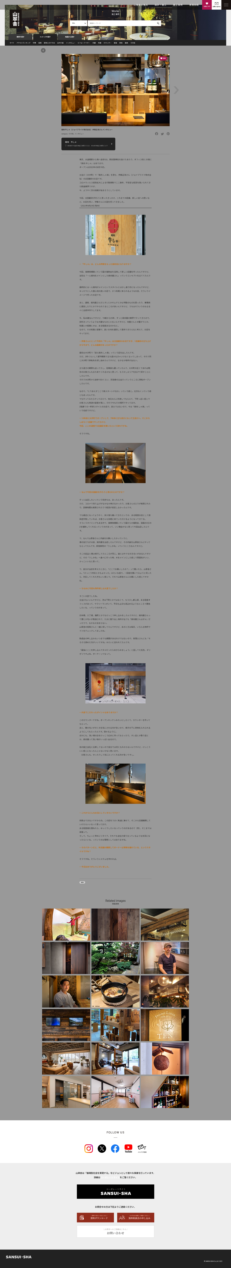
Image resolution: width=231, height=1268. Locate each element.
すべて (12, 43)
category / (65, 134)
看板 (115, 43)
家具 (120, 43)
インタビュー (70, 43)
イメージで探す (45, 37)
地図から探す (69, 37)
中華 (34, 43)
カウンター (107, 43)
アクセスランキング (23, 43)
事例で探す (20, 37)
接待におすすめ (49, 43)
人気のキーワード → (97, 28)
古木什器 (60, 43)
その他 (132, 43)
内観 (94, 43)
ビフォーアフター (84, 43)
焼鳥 (40, 43)
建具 (126, 43)
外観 (99, 43)
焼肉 (82, 882)
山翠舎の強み (141, 5)
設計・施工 (161, 5)
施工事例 (178, 5)
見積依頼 (194, 5)
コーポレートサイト (110, 1177)
